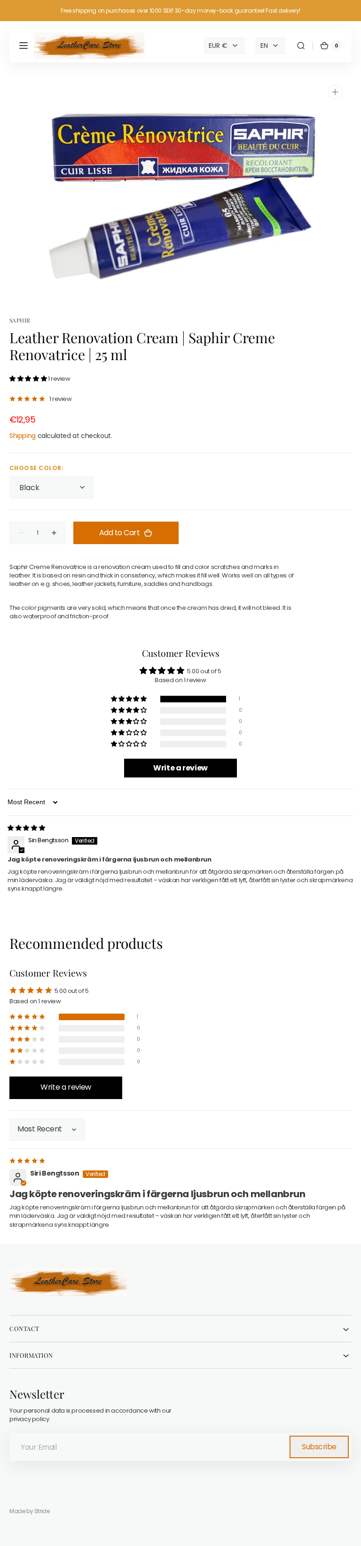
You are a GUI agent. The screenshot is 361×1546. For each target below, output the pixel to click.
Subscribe (319, 1446)
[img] (26, 827)
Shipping (22, 435)
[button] (23, 45)
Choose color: (36, 468)
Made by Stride (29, 1511)
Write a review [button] (180, 767)
